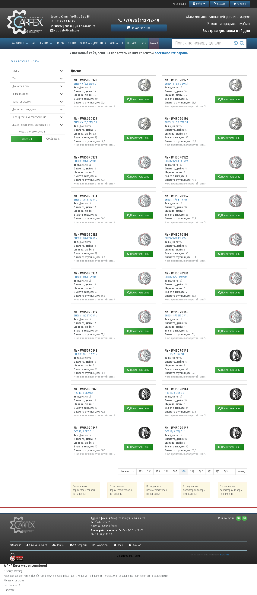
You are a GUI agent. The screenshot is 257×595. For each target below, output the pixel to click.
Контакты (116, 43)
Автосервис (40, 43)
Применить (26, 138)
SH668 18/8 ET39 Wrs (85, 238)
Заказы (220, 3)
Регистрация (179, 3)
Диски (36, 61)
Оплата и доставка (93, 43)
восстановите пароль (171, 53)
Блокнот (136, 545)
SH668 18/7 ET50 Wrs (85, 315)
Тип (14, 78)
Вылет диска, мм (21, 101)
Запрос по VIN (137, 43)
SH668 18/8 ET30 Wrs (176, 161)
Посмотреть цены (139, 99)
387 (175, 471)
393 (226, 471)
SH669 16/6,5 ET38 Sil (176, 122)
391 (209, 471)
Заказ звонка (140, 28)
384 (149, 471)
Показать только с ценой (31, 131)
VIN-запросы (80, 545)
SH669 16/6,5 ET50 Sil (85, 83)
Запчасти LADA (66, 43)
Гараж (154, 43)
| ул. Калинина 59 (74, 26)
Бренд (15, 70)
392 (217, 471)
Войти (199, 3)
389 (192, 471)
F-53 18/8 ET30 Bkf (84, 392)
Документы (101, 545)
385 (158, 471)
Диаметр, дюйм (20, 86)
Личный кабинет (37, 545)
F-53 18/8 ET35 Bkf (174, 392)
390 (201, 471)
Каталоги (17, 43)
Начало (124, 471)
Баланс (17, 545)
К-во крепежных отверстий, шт (29, 117)
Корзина (241, 3)
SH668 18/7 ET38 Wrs (85, 354)
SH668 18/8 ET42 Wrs (85, 161)
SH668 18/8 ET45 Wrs (176, 199)
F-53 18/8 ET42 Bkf (174, 354)
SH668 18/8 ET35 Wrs (85, 199)
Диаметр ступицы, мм (24, 109)
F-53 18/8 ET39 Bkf (174, 431)
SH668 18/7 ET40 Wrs (176, 277)
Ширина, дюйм (20, 94)
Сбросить (54, 138)
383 (141, 471)
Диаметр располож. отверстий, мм (31, 124)
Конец (241, 471)
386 (166, 471)
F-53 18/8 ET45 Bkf (83, 431)
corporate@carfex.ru (66, 30)
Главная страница (19, 61)
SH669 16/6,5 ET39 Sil (85, 122)
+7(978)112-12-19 (141, 20)
